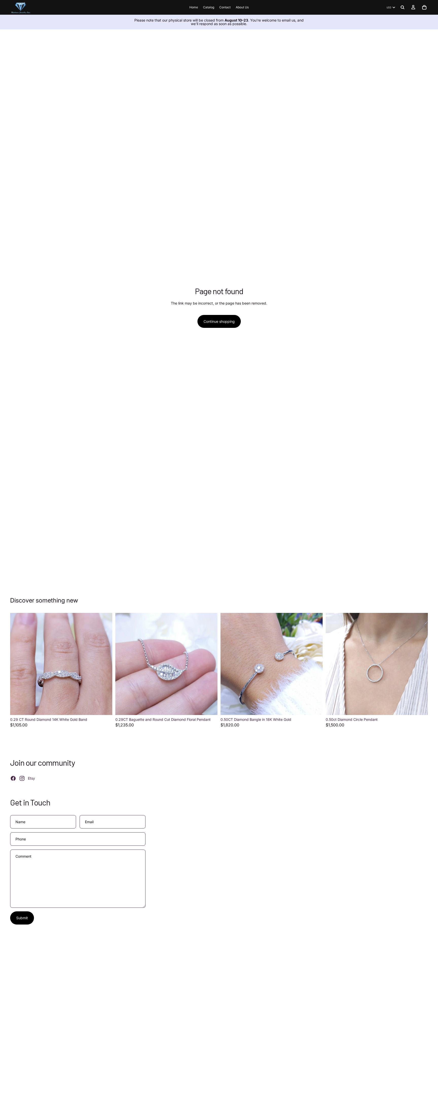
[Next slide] (104, 663)
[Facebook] (13, 778)
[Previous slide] (17, 663)
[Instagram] (22, 778)
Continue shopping (219, 321)
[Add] (104, 707)
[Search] (402, 7)
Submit (22, 918)
